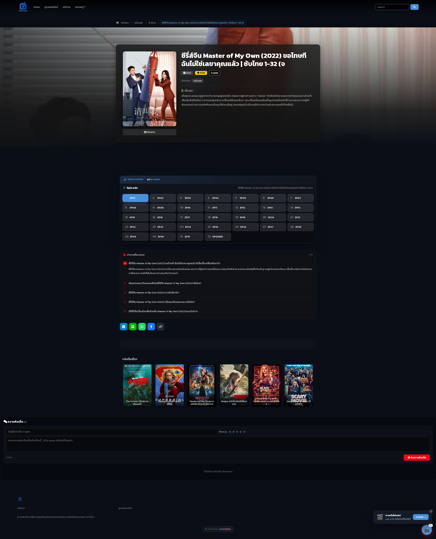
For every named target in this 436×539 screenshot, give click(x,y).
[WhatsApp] (142, 326)
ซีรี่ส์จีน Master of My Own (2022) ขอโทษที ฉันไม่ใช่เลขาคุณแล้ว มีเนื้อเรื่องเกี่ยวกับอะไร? (174, 263)
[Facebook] (151, 326)
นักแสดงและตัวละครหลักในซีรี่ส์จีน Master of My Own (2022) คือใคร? (165, 283)
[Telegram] (123, 326)
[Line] (133, 326)
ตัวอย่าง (150, 132)
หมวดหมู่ (79, 7)
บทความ (67, 7)
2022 (188, 72)
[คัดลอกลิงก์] (160, 326)
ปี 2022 (152, 22)
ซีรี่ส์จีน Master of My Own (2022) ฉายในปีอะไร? (154, 292)
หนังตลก (139, 22)
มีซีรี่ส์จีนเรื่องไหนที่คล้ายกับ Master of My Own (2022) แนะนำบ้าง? (163, 311)
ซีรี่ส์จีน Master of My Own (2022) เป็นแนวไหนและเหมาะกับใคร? (162, 302)
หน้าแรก (125, 22)
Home (36, 7)
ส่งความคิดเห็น (418, 457)
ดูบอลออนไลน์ (51, 7)
